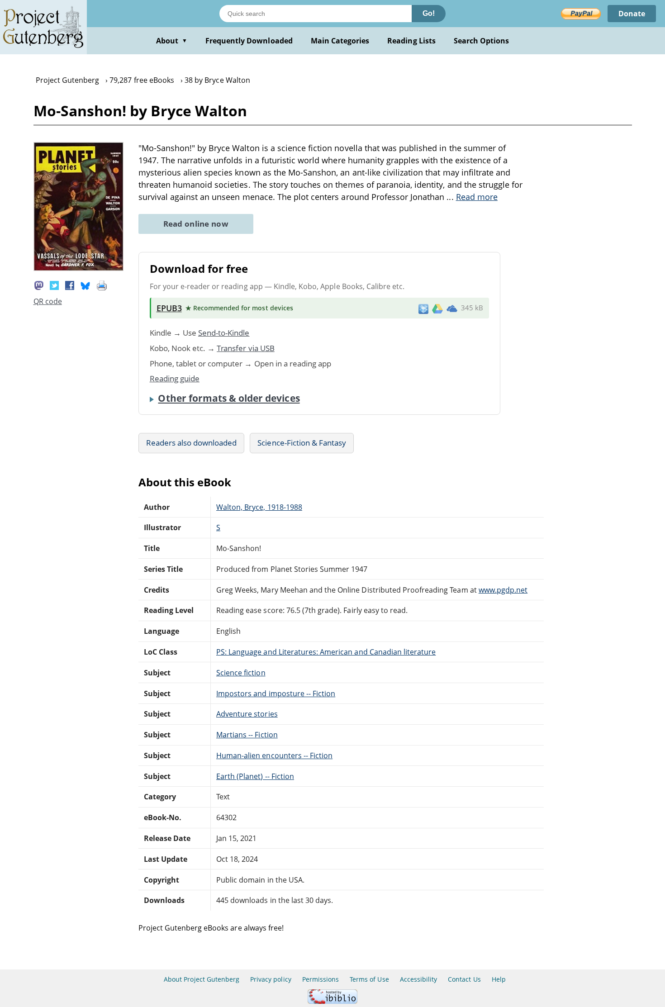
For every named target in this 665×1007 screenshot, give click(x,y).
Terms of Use (369, 979)
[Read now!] (78, 268)
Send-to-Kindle (224, 333)
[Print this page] (102, 285)
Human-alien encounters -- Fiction (274, 755)
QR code (47, 301)
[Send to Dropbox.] (423, 308)
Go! (429, 13)
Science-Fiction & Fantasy (301, 442)
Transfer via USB (246, 348)
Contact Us (464, 979)
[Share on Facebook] (69, 285)
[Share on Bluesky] (85, 285)
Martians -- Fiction (247, 735)
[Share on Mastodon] (38, 285)
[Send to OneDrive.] (451, 308)
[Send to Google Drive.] (437, 308)
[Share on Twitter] (54, 285)
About (171, 41)
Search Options (481, 41)
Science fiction (241, 673)
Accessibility (418, 979)
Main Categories (340, 41)
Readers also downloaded (191, 442)
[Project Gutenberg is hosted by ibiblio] (332, 1001)
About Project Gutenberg (201, 979)
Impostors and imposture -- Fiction (275, 693)
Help (499, 979)
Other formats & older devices (228, 398)
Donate (631, 14)
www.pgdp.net (503, 590)
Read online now (196, 223)
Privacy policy (270, 979)
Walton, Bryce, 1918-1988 (259, 507)
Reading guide (175, 378)
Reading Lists (411, 41)
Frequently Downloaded (249, 41)
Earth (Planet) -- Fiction (255, 776)
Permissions (320, 979)
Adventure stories (247, 714)
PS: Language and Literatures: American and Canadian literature (326, 652)
